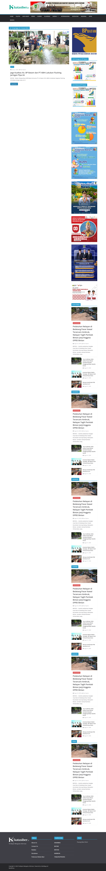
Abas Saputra (23, 69)
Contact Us (35, 846)
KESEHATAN (75, 16)
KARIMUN (57, 853)
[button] (58, 16)
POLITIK (18, 16)
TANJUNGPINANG (59, 857)
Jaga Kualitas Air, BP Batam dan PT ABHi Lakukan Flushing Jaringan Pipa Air (35, 73)
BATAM (12, 66)
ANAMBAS (57, 843)
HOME (11, 16)
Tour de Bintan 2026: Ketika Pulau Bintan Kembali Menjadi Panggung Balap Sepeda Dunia (89, 362)
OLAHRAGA (47, 16)
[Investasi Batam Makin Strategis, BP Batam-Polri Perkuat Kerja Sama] (76, 375)
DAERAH (55, 16)
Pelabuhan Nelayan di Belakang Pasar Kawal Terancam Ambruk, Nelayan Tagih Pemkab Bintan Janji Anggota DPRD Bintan (83, 333)
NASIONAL (83, 16)
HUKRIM (39, 16)
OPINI (90, 16)
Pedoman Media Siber (38, 857)
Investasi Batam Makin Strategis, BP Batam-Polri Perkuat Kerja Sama (89, 374)
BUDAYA (12, 20)
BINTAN (56, 850)
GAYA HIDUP (25, 16)
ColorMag (43, 866)
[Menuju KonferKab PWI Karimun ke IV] (76, 384)
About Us (34, 843)
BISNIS (33, 16)
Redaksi (34, 850)
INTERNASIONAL (65, 16)
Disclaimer (35, 853)
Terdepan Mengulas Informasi (26, 866)
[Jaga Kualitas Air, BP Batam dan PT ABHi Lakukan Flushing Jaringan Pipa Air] (39, 47)
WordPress (11, 868)
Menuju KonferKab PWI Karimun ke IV (89, 383)
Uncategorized (76, 323)
